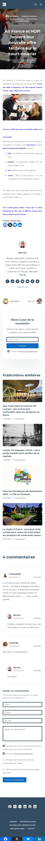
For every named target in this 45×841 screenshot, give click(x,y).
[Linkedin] (20, 225)
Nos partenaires (17, 829)
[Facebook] (5, 225)
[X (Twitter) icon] (22, 281)
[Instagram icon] (27, 281)
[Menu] (41, 4)
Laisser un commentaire (14, 779)
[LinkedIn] (24, 806)
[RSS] (34, 806)
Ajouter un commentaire (15, 729)
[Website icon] (17, 281)
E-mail (8, 712)
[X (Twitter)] (14, 806)
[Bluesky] (15, 225)
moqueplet (15, 574)
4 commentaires (22, 21)
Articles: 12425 (22, 287)
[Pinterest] (30, 806)
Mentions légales (28, 822)
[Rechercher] (35, 4)
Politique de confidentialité (22, 825)
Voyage (34, 19)
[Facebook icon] (7, 281)
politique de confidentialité (28, 351)
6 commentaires (19, 418)
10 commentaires (20, 460)
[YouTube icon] (37, 281)
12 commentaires (20, 498)
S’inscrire (22, 345)
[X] (10, 225)
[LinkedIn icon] (12, 281)
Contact (31, 829)
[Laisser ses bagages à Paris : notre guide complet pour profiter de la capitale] (22, 435)
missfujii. (14, 643)
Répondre (37, 577)
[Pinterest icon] (32, 281)
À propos (13, 822)
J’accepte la (24, 351)
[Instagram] (20, 806)
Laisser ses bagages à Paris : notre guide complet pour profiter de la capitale (21, 453)
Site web (8, 720)
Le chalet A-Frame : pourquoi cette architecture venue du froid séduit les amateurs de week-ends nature (22, 532)
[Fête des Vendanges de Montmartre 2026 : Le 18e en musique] (22, 476)
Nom (7, 704)
